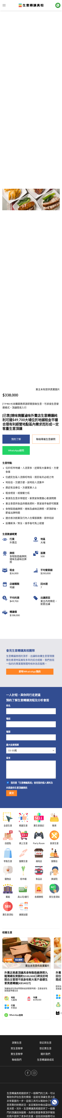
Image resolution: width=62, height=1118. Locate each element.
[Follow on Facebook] (28, 1073)
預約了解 (16, 439)
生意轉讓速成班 (45, 1059)
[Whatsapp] (55, 1102)
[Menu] (4, 5)
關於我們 (45, 1053)
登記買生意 (45, 1042)
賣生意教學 (17, 1053)
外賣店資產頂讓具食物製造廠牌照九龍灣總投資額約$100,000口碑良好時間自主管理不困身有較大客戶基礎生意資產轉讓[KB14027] (26, 978)
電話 (8, 718)
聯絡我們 (17, 1059)
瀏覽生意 (17, 1042)
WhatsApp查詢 (16, 1015)
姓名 (8, 705)
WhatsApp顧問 (16, 450)
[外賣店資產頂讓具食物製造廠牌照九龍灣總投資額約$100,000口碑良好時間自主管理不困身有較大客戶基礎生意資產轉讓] (26, 953)
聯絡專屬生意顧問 (45, 439)
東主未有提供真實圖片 (37, 965)
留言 (8, 758)
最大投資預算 (12, 745)
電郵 (8, 731)
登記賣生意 (45, 1048)
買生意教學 (17, 1048)
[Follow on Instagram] (34, 1073)
